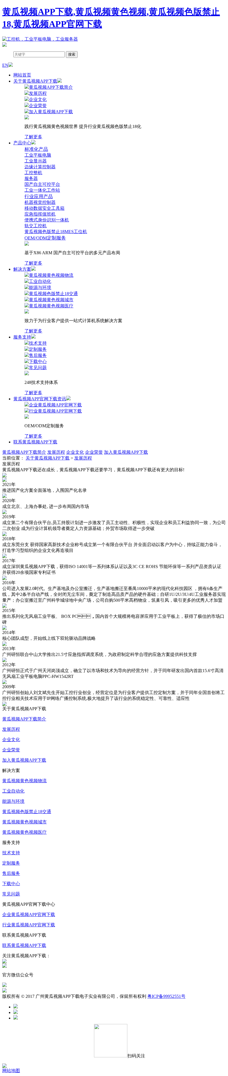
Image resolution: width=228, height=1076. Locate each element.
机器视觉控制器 (40, 202)
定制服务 (11, 863)
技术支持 (11, 852)
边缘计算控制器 (40, 166)
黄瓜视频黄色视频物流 (24, 780)
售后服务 (11, 873)
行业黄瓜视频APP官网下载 (28, 924)
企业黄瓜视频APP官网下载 (28, 914)
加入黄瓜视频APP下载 (126, 452)
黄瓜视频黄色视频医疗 (24, 832)
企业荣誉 (94, 452)
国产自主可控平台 (42, 184)
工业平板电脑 (37, 155)
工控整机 (33, 172)
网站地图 (11, 1070)
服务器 (31, 178)
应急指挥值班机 (40, 214)
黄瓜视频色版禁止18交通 (26, 811)
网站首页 (22, 75)
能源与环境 (13, 801)
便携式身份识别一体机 (46, 220)
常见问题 (11, 894)
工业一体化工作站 (42, 190)
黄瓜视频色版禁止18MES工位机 (55, 231)
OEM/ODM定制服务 (45, 238)
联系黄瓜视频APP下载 (35, 442)
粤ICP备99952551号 (166, 996)
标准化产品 (36, 149)
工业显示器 (35, 161)
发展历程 (56, 452)
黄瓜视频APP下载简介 (24, 452)
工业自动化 (13, 791)
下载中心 (11, 883)
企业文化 (75, 452)
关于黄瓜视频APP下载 (48, 458)
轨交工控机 (35, 225)
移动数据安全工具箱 (44, 208)
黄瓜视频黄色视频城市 (24, 822)
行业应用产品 (38, 196)
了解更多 (33, 136)
